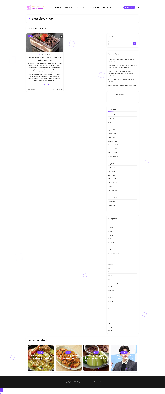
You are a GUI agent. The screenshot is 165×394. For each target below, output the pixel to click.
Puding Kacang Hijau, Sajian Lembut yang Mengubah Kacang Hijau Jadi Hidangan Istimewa (121, 73)
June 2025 (111, 167)
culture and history (114, 253)
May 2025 (111, 171)
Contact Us (96, 7)
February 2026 (112, 137)
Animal (110, 224)
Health (110, 279)
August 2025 (112, 160)
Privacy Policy (107, 7)
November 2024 (113, 194)
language (111, 297)
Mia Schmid (31, 89)
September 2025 (113, 156)
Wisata (110, 331)
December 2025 (113, 145)
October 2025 (112, 152)
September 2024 (113, 201)
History (110, 286)
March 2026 (112, 133)
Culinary (110, 246)
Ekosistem (111, 257)
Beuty (110, 231)
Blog (109, 238)
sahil (86, 368)
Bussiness (111, 242)
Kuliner (110, 294)
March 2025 (112, 179)
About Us (58, 7)
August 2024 (112, 205)
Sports (110, 316)
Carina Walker (33, 368)
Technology (112, 320)
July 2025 (111, 164)
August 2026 (112, 115)
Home (50, 7)
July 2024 (111, 209)
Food (78, 7)
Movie (110, 309)
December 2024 (113, 190)
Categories (68, 7)
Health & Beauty (113, 283)
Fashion (110, 264)
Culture (110, 250)
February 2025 (112, 182)
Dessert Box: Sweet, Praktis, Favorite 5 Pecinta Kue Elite (44, 58)
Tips (109, 323)
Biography (111, 235)
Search (111, 36)
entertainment (112, 261)
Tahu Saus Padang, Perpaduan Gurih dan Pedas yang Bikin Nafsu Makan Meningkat (68, 358)
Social (110, 312)
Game (110, 275)
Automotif (111, 227)
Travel (110, 327)
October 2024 (112, 198)
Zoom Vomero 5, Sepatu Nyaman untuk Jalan (122, 85)
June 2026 (111, 122)
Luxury (110, 305)
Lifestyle (110, 301)
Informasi (111, 290)
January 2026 (112, 141)
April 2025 (111, 175)
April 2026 (111, 130)
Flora (109, 268)
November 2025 (113, 149)
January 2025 (112, 186)
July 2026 (111, 118)
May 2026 (111, 126)
